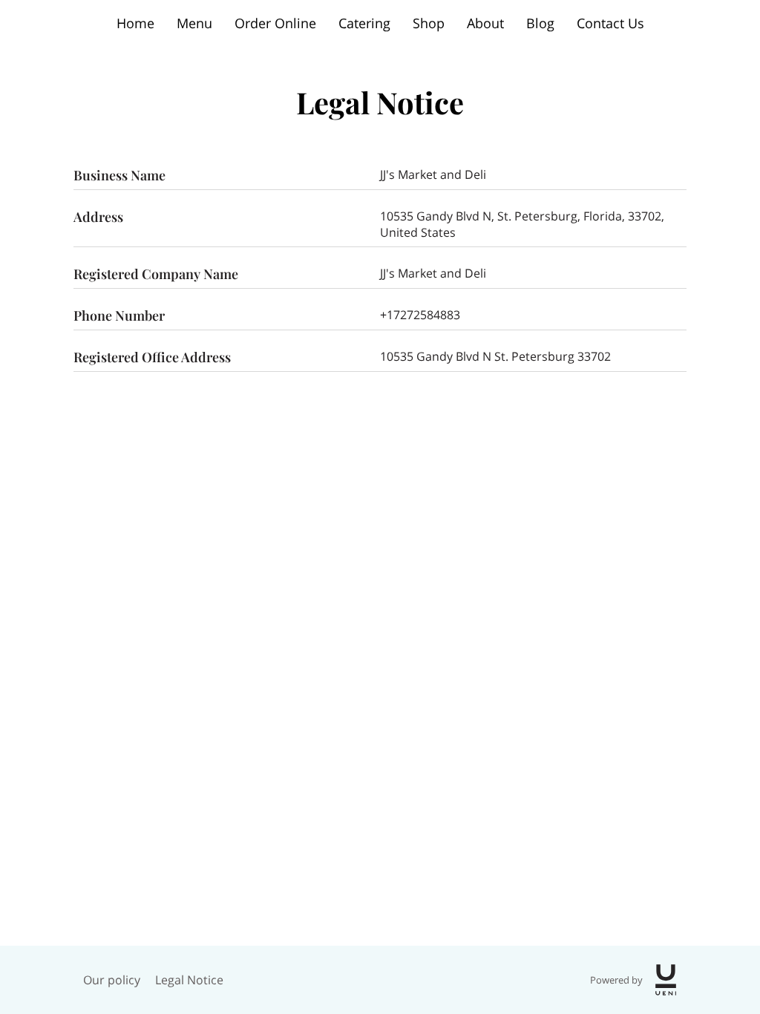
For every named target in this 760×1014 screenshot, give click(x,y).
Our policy (111, 980)
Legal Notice (189, 980)
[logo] (666, 980)
